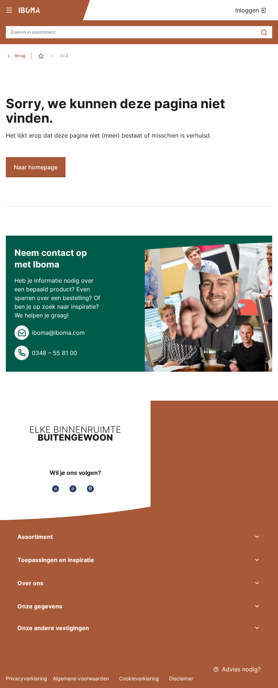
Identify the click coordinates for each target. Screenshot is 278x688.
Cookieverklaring (139, 678)
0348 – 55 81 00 (54, 352)
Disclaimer (181, 678)
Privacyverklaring (26, 678)
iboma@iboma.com (58, 332)
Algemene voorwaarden (81, 678)
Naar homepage (36, 167)
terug (19, 55)
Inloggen (248, 10)
